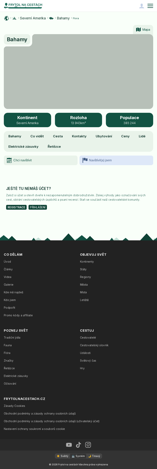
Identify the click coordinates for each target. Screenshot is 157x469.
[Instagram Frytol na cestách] (88, 445)
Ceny (125, 136)
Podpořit (9, 307)
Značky (8, 360)
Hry (82, 368)
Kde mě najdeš (13, 292)
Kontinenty (87, 261)
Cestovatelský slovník (94, 345)
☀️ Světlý (62, 456)
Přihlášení (37, 207)
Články (8, 269)
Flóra (7, 352)
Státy (83, 269)
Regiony (85, 277)
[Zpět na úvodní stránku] (23, 6)
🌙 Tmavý (94, 456)
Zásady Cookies (14, 405)
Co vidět (37, 136)
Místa (83, 292)
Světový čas (88, 360)
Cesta (58, 136)
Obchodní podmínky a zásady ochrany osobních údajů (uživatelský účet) (52, 421)
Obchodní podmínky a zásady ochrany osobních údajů (40, 413)
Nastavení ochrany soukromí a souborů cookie (34, 428)
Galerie (8, 284)
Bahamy (63, 18)
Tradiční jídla (12, 337)
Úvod (7, 261)
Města (84, 284)
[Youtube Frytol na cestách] (69, 445)
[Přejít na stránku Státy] (51, 18)
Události (85, 352)
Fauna (8, 345)
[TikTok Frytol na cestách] (78, 445)
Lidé (142, 136)
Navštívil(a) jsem (100, 160)
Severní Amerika (33, 18)
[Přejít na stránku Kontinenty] (14, 18)
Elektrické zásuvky (23, 146)
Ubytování (104, 136)
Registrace (16, 207)
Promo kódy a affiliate (18, 315)
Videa (7, 277)
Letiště (84, 300)
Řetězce (54, 146)
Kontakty (79, 136)
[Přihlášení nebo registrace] (142, 6)
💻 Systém (78, 456)
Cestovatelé (88, 337)
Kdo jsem (10, 300)
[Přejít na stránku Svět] (6, 18)
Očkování (10, 383)
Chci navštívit (22, 160)
